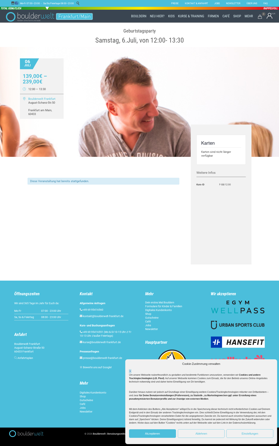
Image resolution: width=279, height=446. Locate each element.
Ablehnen (201, 433)
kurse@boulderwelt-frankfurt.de (102, 342)
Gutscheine (86, 400)
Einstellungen (250, 433)
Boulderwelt (99, 433)
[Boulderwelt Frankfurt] (49, 16)
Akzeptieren (152, 433)
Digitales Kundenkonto (93, 392)
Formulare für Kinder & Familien (163, 306)
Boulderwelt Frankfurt (41, 99)
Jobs (83, 407)
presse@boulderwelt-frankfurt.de (102, 357)
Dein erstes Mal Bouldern (159, 302)
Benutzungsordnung (118, 433)
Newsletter (86, 411)
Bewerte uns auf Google (97, 367)
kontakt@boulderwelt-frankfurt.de (103, 316)
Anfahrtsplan (25, 357)
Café (82, 404)
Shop (83, 396)
